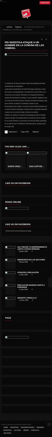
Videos (26, 430)
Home (6, 427)
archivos (7, 433)
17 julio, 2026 (23, 275)
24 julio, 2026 (23, 251)
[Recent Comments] (32, 239)
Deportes (7, 430)
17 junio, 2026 (23, 300)
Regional (36, 132)
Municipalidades (27, 427)
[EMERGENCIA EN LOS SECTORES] (10, 264)
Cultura (17, 430)
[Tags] (45, 239)
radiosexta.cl (13, 132)
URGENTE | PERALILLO (27, 298)
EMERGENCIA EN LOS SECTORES (31, 260)
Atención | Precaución (28, 272)
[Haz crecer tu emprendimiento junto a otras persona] (10, 251)
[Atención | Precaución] (10, 276)
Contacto (35, 430)
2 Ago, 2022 (25, 132)
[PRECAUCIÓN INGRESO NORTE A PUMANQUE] (10, 289)
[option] (15, 161)
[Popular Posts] (20, 239)
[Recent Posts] (8, 239)
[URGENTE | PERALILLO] (10, 302)
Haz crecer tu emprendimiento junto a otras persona (32, 248)
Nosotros (14, 427)
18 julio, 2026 (23, 262)
